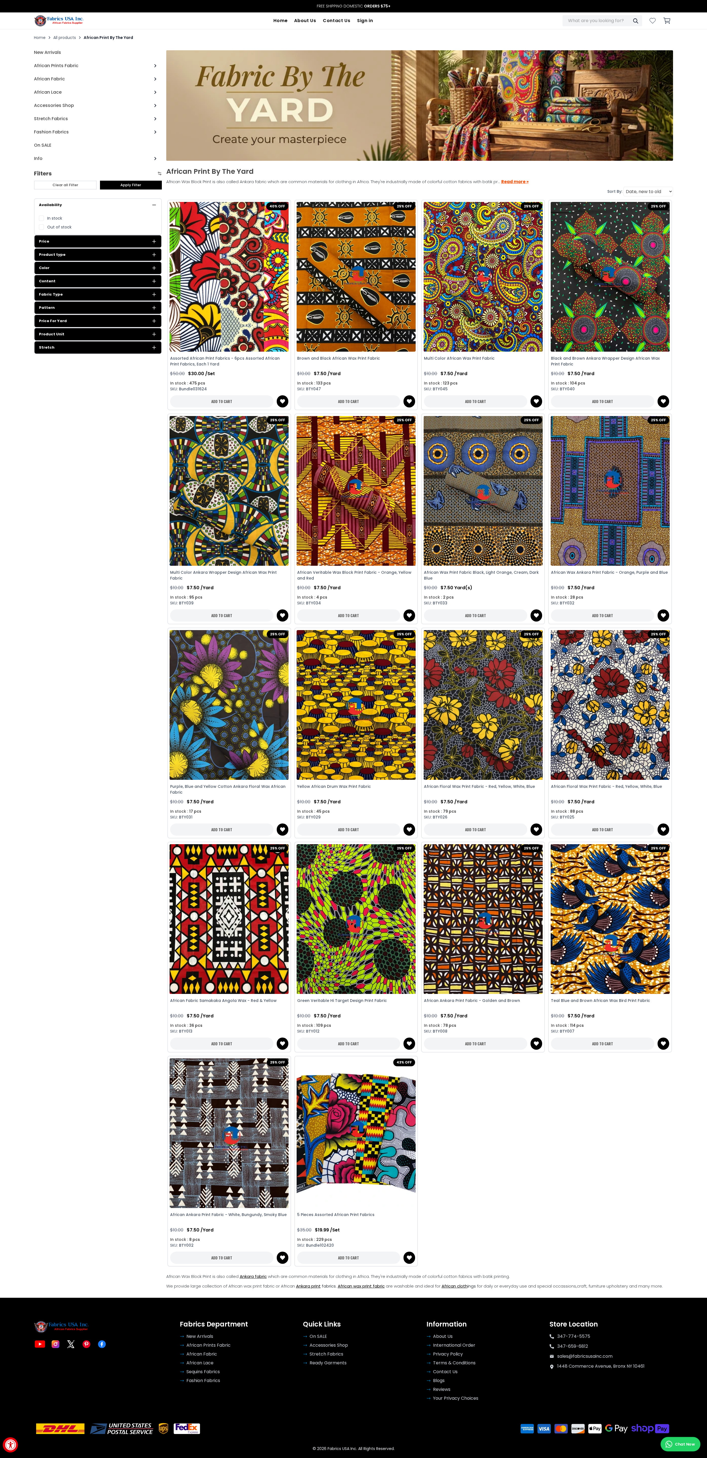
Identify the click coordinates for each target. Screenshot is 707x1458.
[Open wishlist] (653, 21)
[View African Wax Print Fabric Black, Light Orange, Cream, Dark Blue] (483, 490)
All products (64, 37)
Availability (50, 204)
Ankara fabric (253, 1276)
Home (280, 20)
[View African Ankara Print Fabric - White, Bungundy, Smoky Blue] (229, 1133)
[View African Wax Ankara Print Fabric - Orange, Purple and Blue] (610, 490)
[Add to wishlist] (282, 401)
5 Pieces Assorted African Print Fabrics (335, 1214)
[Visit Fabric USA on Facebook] (102, 1344)
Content (47, 281)
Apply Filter (130, 185)
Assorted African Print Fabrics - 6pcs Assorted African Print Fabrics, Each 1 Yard (225, 361)
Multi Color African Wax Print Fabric (459, 358)
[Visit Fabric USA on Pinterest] (86, 1344)
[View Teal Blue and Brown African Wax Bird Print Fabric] (610, 919)
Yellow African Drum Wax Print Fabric (334, 786)
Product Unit (51, 334)
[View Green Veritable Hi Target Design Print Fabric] (356, 919)
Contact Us (336, 20)
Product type (52, 254)
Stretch (46, 347)
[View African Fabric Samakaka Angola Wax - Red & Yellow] (229, 919)
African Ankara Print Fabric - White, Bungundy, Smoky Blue (228, 1214)
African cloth (455, 1286)
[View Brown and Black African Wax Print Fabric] (356, 277)
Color (44, 267)
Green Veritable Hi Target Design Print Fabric (342, 1000)
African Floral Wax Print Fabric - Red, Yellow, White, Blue (479, 786)
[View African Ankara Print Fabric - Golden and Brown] (483, 919)
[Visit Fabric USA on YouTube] (40, 1344)
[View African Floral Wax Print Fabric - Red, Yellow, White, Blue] (483, 704)
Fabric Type (51, 294)
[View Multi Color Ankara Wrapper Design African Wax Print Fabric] (229, 490)
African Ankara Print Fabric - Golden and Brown (472, 1000)
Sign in (365, 20)
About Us (305, 20)
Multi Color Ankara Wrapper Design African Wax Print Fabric (223, 575)
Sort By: (614, 191)
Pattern (47, 307)
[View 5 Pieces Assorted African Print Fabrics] (356, 1133)
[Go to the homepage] (59, 20)
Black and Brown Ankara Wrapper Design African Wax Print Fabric (605, 361)
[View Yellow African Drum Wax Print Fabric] (356, 704)
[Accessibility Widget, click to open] (10, 1444)
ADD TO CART (221, 401)
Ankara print (308, 1286)
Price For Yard (53, 320)
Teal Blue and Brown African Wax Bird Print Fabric (600, 1000)
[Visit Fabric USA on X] (71, 1344)
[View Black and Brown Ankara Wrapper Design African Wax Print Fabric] (610, 277)
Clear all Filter (65, 185)
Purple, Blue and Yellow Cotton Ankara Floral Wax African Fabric (228, 789)
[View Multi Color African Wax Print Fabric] (483, 277)
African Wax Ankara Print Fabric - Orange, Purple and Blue (609, 572)
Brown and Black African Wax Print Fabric (338, 358)
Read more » (515, 182)
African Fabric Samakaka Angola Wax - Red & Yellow (223, 1000)
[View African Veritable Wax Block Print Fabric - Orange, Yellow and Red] (356, 490)
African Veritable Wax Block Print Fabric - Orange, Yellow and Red (354, 575)
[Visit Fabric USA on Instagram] (55, 1344)
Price (44, 241)
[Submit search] (635, 20)
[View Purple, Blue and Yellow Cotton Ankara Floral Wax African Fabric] (229, 704)
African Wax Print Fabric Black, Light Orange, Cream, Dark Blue (481, 575)
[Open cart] (667, 21)
